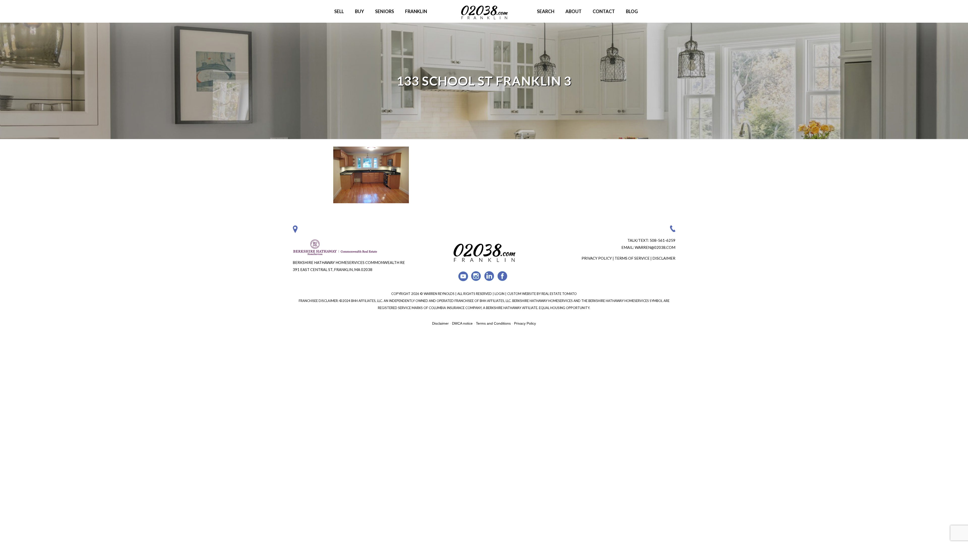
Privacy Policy (597, 258)
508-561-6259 (662, 240)
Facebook (502, 276)
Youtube (463, 276)
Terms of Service (632, 258)
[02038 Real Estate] (484, 11)
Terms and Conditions (493, 323)
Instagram (476, 276)
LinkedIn (489, 276)
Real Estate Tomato (559, 294)
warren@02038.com (655, 247)
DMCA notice (462, 323)
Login (500, 294)
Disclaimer (663, 258)
